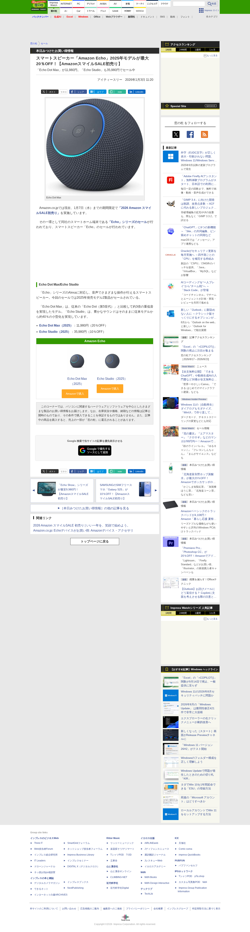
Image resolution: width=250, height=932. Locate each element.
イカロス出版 (148, 838)
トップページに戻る (95, 541)
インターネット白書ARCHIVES (50, 894)
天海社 (182, 843)
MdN (143, 872)
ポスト (52, 92)
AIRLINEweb (151, 843)
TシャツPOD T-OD (121, 854)
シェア (81, 92)
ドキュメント (147, 16)
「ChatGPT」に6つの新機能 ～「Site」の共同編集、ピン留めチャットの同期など (198, 231)
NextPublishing (75, 888)
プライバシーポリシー (137, 908)
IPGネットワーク (184, 871)
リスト (64, 92)
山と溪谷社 (112, 866)
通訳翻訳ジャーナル (155, 854)
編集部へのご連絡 (112, 908)
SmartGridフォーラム (78, 843)
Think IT (38, 843)
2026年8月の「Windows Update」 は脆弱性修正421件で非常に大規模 (197, 708)
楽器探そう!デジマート (122, 849)
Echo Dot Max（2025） (56, 325)
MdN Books (151, 877)
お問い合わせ (69, 908)
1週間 (198, 49)
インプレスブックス (77, 882)
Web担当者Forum (43, 849)
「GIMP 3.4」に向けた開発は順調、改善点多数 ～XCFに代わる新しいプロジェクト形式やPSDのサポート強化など (198, 207)
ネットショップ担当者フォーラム (85, 849)
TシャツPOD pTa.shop (191, 876)
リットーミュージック (122, 843)
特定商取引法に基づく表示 (206, 908)
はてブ (100, 92)
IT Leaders (40, 860)
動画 (172, 16)
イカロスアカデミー (155, 866)
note (120, 92)
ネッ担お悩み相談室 (44, 872)
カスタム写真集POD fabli (193, 882)
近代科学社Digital (119, 888)
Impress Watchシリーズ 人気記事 (192, 607)
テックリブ (146, 889)
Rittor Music (113, 838)
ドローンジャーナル (44, 866)
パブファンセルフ (188, 865)
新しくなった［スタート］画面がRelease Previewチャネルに (198, 735)
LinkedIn (139, 92)
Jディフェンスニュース (157, 849)
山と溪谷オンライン (120, 871)
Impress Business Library (80, 854)
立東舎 (113, 860)
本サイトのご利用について (44, 908)
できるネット (41, 889)
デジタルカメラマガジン (47, 883)
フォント (185, 16)
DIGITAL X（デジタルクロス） (83, 866)
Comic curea (185, 849)
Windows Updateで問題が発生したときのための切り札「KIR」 (198, 774)
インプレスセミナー (77, 860)
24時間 (183, 49)
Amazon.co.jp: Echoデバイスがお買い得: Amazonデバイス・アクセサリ (83, 530)
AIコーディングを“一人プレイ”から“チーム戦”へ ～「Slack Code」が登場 (197, 286)
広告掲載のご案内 (89, 908)
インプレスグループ (177, 908)
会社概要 (158, 908)
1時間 (168, 49)
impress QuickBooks (189, 854)
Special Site (178, 106)
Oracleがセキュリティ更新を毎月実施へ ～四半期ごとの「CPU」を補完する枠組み (198, 254)
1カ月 (212, 49)
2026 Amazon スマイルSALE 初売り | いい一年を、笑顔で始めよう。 (81, 525)
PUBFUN (180, 860)
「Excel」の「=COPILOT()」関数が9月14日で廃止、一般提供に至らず (199, 681)
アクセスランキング (183, 44)
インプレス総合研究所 (46, 854)
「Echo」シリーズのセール (127, 222)
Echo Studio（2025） (55, 331)
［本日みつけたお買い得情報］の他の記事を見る (94, 508)
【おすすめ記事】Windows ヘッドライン (194, 669)
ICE (177, 838)
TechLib (149, 893)
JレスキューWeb (153, 860)
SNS (162, 16)
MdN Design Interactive (157, 883)
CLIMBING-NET (118, 877)
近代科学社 (112, 883)
